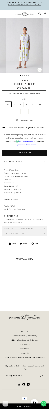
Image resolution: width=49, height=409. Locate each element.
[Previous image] (5, 276)
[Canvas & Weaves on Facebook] (23, 384)
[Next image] (16, 276)
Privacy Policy (24, 344)
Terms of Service (24, 349)
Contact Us (24, 353)
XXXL (24, 112)
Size (24, 99)
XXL (40, 104)
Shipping (21, 93)
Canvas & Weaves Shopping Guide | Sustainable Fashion (24, 357)
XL (33, 104)
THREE (25, 80)
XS (8, 104)
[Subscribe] (41, 375)
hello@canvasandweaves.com (24, 145)
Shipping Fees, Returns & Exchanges (24, 340)
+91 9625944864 (26, 142)
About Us (24, 331)
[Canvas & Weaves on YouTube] (28, 384)
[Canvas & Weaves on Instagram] (19, 384)
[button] (24, 161)
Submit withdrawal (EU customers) (24, 336)
